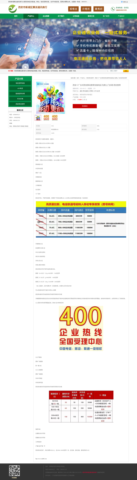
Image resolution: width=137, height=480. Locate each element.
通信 (81, 91)
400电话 (20, 88)
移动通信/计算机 (88, 91)
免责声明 (60, 475)
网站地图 (72, 475)
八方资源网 (55, 475)
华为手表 (20, 99)
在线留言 (85, 106)
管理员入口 (66, 475)
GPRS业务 (97, 91)
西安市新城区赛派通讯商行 (90, 472)
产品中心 (31, 16)
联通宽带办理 (20, 93)
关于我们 (61, 16)
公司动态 (76, 16)
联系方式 (91, 16)
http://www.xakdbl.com (41, 458)
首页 (15, 16)
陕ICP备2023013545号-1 (76, 472)
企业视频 (46, 16)
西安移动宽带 (20, 104)
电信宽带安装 (20, 83)
